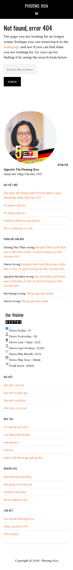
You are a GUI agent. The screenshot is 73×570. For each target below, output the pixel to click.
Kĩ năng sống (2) (14, 205)
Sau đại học (11, 442)
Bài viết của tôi (14, 385)
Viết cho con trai (15, 408)
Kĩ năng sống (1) (14, 213)
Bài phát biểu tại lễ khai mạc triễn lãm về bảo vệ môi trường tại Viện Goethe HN (35, 251)
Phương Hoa (36, 5)
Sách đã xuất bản (15, 492)
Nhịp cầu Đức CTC (16, 526)
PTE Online (11, 534)
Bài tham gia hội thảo (18, 476)
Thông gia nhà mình (39, 293)
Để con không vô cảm (18, 228)
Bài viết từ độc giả (15, 393)
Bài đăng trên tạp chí (18, 484)
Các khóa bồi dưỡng (17, 434)
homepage (12, 47)
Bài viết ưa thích (14, 400)
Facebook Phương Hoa (19, 518)
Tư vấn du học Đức (16, 427)
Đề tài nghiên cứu (15, 499)
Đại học (8, 450)
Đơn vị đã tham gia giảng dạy (23, 457)
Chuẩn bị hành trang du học (22, 220)
